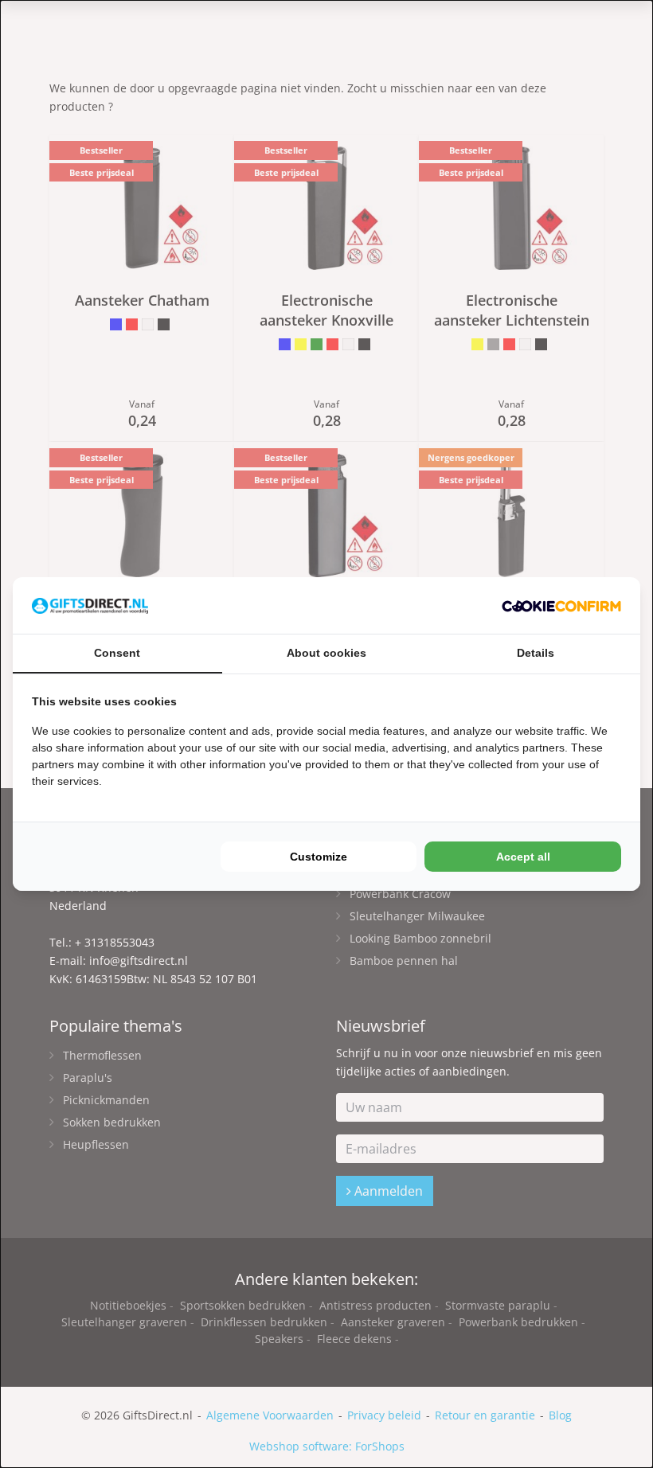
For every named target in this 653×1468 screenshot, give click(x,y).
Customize (318, 856)
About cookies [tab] (326, 652)
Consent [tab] (117, 652)
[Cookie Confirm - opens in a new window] (561, 605)
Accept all (523, 856)
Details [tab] (535, 652)
